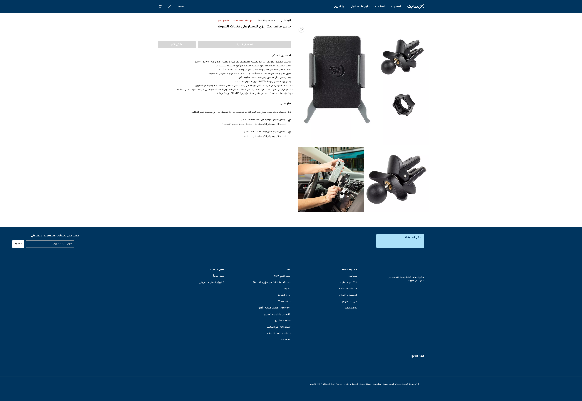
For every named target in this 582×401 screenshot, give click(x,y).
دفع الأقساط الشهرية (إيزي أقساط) (272, 282)
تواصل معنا (351, 308)
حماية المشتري (283, 321)
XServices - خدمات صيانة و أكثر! (275, 308)
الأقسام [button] (397, 6)
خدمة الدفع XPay (282, 276)
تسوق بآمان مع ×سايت (279, 327)
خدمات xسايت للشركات (278, 333)
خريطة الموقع (349, 302)
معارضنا (286, 289)
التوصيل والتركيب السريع (277, 314)
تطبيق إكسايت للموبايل (211, 282)
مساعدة (352, 276)
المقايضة (286, 340)
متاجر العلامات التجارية (360, 6)
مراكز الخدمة (284, 295)
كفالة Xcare (284, 302)
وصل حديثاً (218, 276)
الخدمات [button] (382, 6)
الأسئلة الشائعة (348, 289)
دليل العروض (339, 6)
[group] (50, 244)
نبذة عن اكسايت (348, 282)
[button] (363, 80)
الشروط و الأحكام (348, 295)
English (181, 6)
